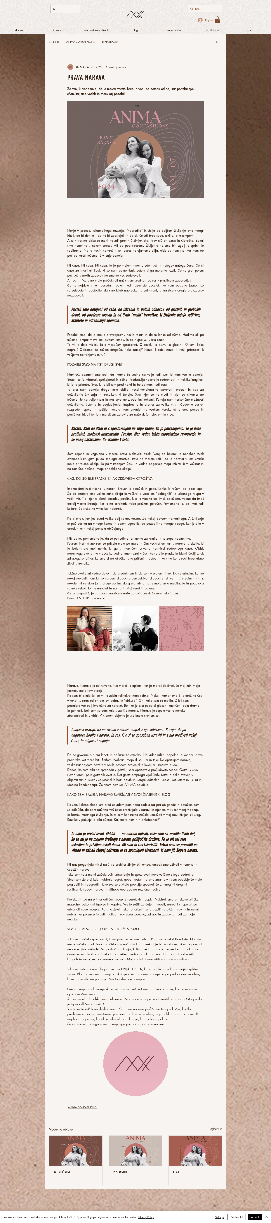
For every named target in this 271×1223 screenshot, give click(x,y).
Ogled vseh (216, 1129)
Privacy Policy (146, 1217)
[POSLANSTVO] (135, 1151)
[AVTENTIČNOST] (75, 1151)
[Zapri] (266, 1217)
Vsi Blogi (54, 41)
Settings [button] (219, 1217)
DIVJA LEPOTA (110, 41)
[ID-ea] (195, 1151)
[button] (217, 19)
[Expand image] (89, 628)
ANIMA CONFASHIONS (80, 41)
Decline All (236, 1217)
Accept (255, 1217)
